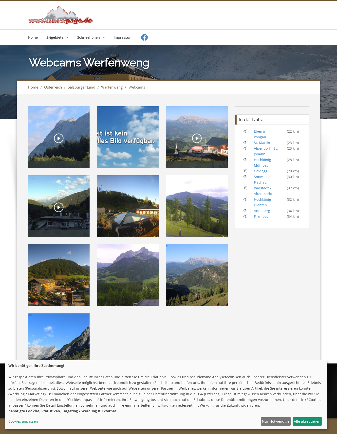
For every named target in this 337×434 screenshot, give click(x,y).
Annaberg (262, 210)
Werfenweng (112, 87)
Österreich (53, 87)
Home (33, 37)
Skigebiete (54, 37)
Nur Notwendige (275, 421)
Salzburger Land (81, 87)
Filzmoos (261, 216)
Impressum (123, 37)
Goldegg (260, 171)
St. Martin (262, 142)
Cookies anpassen (23, 421)
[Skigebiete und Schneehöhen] (60, 14)
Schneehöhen (88, 37)
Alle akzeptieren (307, 421)
